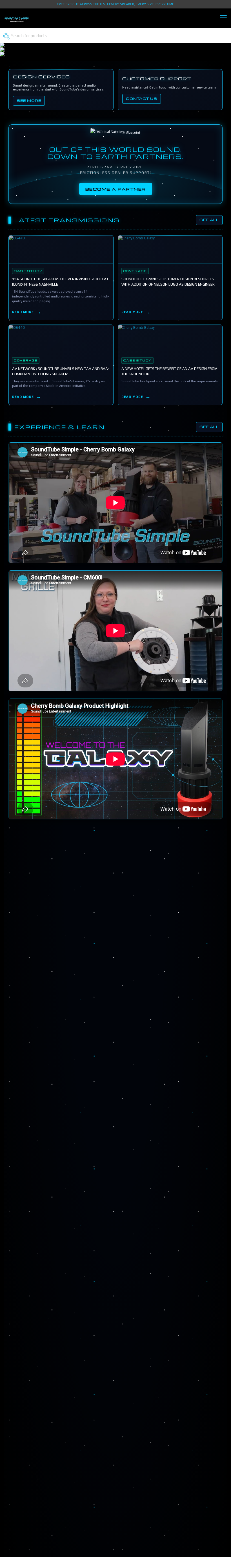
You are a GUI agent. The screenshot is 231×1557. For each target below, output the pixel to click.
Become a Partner (115, 188)
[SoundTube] (17, 22)
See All (209, 220)
